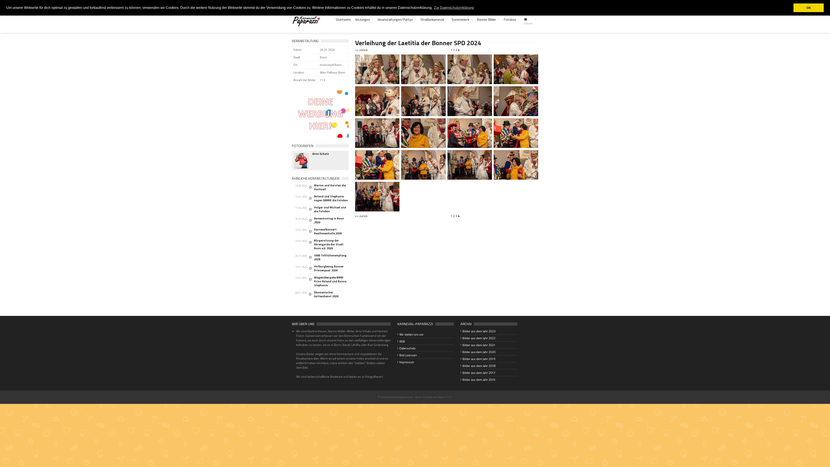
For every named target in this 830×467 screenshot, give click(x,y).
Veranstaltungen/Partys (395, 19)
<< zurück (361, 50)
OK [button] (808, 8)
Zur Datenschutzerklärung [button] (454, 8)
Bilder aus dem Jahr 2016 (479, 379)
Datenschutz (407, 348)
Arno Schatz (320, 154)
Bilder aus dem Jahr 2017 (479, 372)
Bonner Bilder (486, 19)
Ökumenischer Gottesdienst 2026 (326, 294)
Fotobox (510, 19)
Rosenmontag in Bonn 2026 (329, 220)
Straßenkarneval (432, 19)
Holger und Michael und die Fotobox (330, 209)
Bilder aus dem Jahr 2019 (479, 359)
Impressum (406, 362)
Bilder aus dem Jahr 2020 (479, 352)
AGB (402, 341)
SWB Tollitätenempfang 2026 (330, 257)
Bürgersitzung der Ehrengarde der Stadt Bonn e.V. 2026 (328, 244)
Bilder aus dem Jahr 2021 (479, 345)
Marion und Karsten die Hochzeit (330, 187)
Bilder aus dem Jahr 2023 (479, 331)
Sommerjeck (460, 19)
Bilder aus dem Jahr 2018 (479, 365)
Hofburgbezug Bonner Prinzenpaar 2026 (329, 268)
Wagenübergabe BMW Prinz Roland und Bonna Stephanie (330, 281)
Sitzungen (362, 19)
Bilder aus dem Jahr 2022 (479, 338)
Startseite (343, 19)
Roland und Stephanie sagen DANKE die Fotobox (331, 198)
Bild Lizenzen (408, 355)
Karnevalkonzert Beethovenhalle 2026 (328, 231)
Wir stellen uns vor (411, 334)
